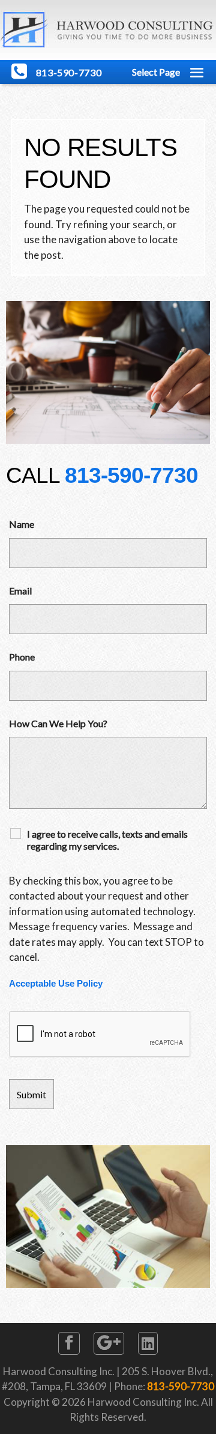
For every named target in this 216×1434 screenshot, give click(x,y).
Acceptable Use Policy (56, 983)
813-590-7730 (131, 475)
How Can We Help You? (58, 723)
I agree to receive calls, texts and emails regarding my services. (107, 840)
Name (21, 524)
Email (20, 590)
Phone (22, 656)
